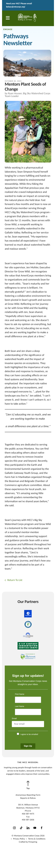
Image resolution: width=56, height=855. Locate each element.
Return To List (14, 580)
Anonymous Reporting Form (28, 795)
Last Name (20, 706)
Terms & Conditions (36, 839)
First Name (20, 694)
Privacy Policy (19, 839)
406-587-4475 (28, 814)
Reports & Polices (28, 798)
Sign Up (28, 746)
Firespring (32, 842)
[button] (8, 18)
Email (15, 718)
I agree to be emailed (29, 734)
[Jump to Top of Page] (28, 785)
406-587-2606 (28, 820)
